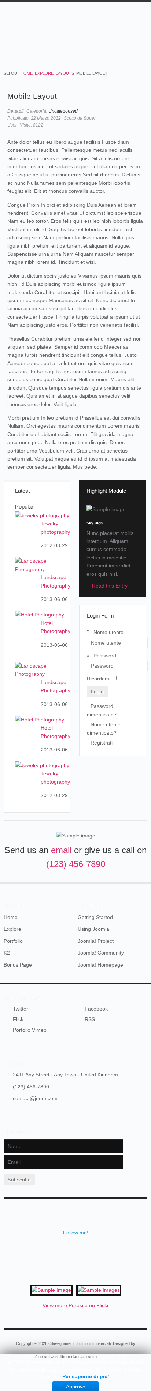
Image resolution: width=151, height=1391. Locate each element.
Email (140, 111)
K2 (7, 953)
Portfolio (13, 941)
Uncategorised (63, 111)
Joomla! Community (101, 953)
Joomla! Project (96, 941)
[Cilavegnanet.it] (79, 31)
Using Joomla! (94, 929)
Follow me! (75, 1233)
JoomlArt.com (75, 1350)
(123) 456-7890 (75, 864)
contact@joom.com (35, 1098)
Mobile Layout (32, 96)
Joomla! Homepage (100, 965)
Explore (44, 73)
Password (104, 656)
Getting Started (95, 917)
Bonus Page (18, 965)
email (61, 850)
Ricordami (98, 679)
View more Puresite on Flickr (76, 1305)
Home (27, 73)
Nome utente (108, 632)
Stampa (133, 111)
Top (143, 882)
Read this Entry (110, 586)
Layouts (65, 73)
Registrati (102, 743)
